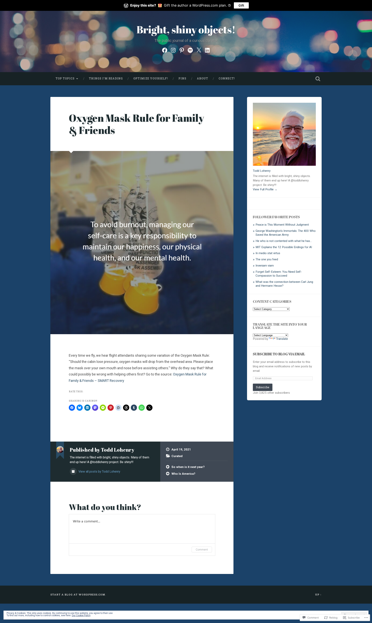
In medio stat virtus (268, 253)
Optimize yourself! (150, 78)
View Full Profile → (265, 189)
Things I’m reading (106, 78)
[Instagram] (173, 49)
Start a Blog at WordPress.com (77, 594)
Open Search (318, 78)
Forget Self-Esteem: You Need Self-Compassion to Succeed (279, 273)
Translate (282, 339)
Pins (182, 78)
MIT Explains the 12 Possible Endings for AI (284, 247)
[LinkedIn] (207, 49)
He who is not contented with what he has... (284, 241)
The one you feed (267, 259)
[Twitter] (199, 49)
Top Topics (65, 78)
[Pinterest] (182, 49)
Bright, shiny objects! (186, 29)
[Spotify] (190, 49)
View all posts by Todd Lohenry (99, 471)
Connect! (227, 78)
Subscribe (262, 387)
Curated (177, 456)
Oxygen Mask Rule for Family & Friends (136, 124)
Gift (241, 5)
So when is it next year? (188, 467)
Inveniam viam (265, 265)
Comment (202, 549)
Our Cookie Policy (81, 615)
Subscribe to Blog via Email (279, 354)
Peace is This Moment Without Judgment (282, 224)
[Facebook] (165, 49)
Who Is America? (183, 473)
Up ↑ (318, 594)
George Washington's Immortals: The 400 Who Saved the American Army (286, 232)
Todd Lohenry (261, 171)
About (202, 78)
